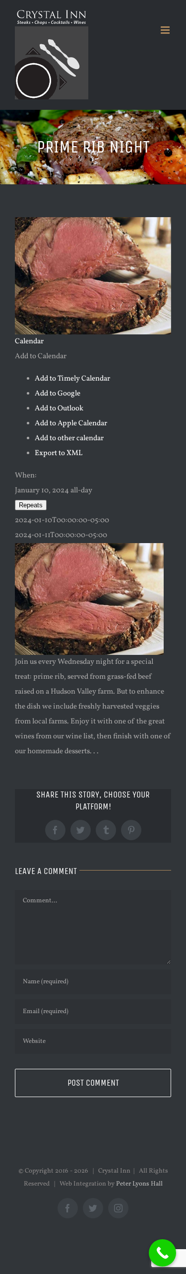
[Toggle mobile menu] (166, 30)
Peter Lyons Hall (139, 1184)
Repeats (31, 505)
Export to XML (58, 453)
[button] (40, 356)
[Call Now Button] (162, 1253)
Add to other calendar (69, 438)
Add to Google (57, 394)
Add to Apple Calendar (71, 423)
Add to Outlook (59, 408)
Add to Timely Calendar (72, 379)
